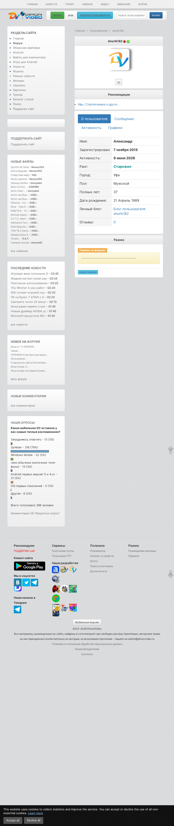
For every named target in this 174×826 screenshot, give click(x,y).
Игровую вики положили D (29, 273)
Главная (32, 4)
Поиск (17, 104)
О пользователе (94, 119)
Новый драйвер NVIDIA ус (28, 311)
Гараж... (15, 350)
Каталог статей (23, 99)
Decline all (33, 820)
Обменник (123, 4)
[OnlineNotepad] (56, 570)
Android (87, 4)
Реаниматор (97, 550)
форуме (33, 341)
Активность (91, 128)
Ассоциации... (19, 358)
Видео (105, 4)
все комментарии (23, 405)
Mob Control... (19, 186)
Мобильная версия (87, 622)
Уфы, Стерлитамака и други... (98, 104)
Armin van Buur (19, 194)
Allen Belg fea (18, 226)
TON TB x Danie (19, 230)
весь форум (19, 379)
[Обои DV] (73, 610)
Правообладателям (87, 649)
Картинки (19, 90)
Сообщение (124, 119)
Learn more (35, 813)
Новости (51, 4)
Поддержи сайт (23, 108)
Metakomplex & (20, 234)
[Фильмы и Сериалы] (56, 616)
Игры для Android (25, 62)
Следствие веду (20, 174)
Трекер (69, 4)
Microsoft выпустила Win (28, 315)
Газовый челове (20, 242)
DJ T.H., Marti (18, 218)
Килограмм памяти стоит (28, 306)
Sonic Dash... (18, 190)
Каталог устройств (102, 556)
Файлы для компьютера (29, 57)
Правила (133, 556)
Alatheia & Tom (19, 222)
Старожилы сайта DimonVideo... (29, 362)
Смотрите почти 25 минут (28, 301)
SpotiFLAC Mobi (20, 167)
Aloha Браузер (19, 170)
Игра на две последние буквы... (29, 370)
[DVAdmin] (56, 608)
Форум (142, 4)
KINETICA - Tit (19, 210)
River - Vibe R (18, 206)
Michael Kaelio (19, 214)
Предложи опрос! (47, 513)
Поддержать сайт (26, 138)
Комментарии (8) (22, 513)
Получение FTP (61, 556)
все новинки (19, 251)
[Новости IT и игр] (64, 610)
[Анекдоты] (73, 591)
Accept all (12, 820)
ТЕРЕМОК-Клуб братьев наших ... (30, 354)
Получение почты (63, 550)
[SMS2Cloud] (56, 579)
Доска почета (98, 571)
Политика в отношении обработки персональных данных (87, 644)
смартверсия (88, 272)
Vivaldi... (15, 238)
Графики (115, 128)
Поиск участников (101, 566)
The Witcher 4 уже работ (28, 287)
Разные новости (24, 76)
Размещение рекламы (142, 550)
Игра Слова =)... (20, 366)
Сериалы (19, 85)
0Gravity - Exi (18, 202)
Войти (57, 15)
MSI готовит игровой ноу (28, 292)
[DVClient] (73, 570)
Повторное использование (29, 283)
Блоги (94, 561)
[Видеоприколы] (64, 591)
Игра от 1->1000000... (23, 346)
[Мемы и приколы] (64, 570)
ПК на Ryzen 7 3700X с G (27, 297)
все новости (19, 324)
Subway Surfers (19, 183)
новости (38, 268)
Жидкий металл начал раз (29, 278)
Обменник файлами (26, 47)
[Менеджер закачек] (56, 598)
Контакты (87, 654)
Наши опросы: (23, 422)
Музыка (18, 71)
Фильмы (18, 80)
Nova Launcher (19, 178)
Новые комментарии (28, 396)
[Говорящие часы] (56, 589)
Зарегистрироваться (95, 15)
